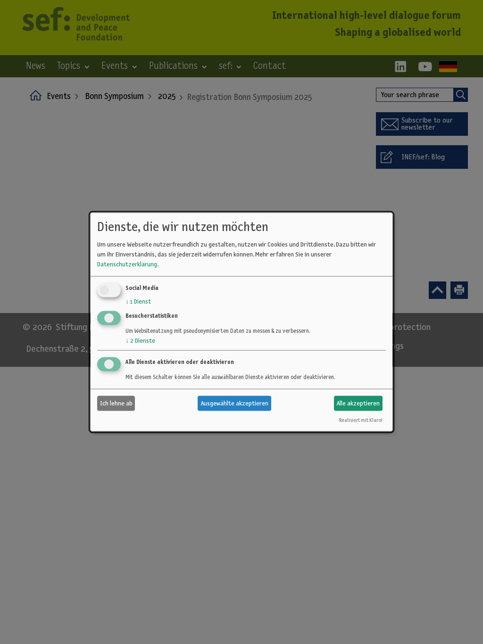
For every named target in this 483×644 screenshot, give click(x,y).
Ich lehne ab (116, 403)
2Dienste (140, 341)
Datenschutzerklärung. (127, 264)
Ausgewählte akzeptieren (234, 403)
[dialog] (241, 322)
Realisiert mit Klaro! (360, 420)
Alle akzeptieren (358, 403)
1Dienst (138, 301)
